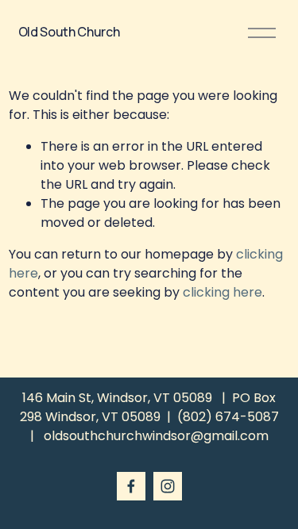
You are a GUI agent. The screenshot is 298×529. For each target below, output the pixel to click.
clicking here (222, 292)
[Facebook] (131, 486)
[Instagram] (167, 486)
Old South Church (69, 31)
